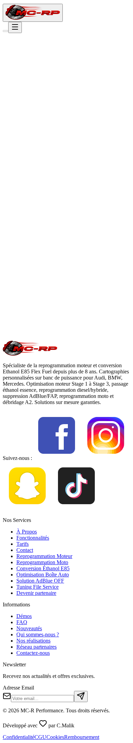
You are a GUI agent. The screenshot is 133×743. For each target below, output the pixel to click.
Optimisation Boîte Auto (42, 574)
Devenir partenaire (36, 593)
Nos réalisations (33, 641)
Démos (24, 616)
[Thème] (5, 31)
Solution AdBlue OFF (40, 581)
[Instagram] (105, 458)
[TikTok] (76, 508)
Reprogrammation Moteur (44, 556)
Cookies (55, 737)
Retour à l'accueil (30, 114)
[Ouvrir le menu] (15, 27)
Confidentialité (18, 737)
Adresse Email (18, 688)
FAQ (21, 622)
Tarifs (22, 544)
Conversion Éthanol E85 (43, 568)
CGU (40, 737)
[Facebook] (56, 458)
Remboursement (81, 737)
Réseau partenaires (36, 647)
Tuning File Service (37, 587)
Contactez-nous (33, 653)
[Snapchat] (27, 508)
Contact (24, 550)
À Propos (26, 532)
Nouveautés (29, 628)
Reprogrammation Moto (42, 562)
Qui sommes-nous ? (37, 634)
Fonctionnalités (32, 538)
